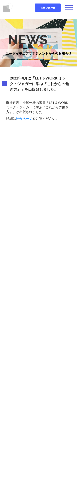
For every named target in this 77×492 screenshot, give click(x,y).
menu (69, 8)
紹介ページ (24, 118)
